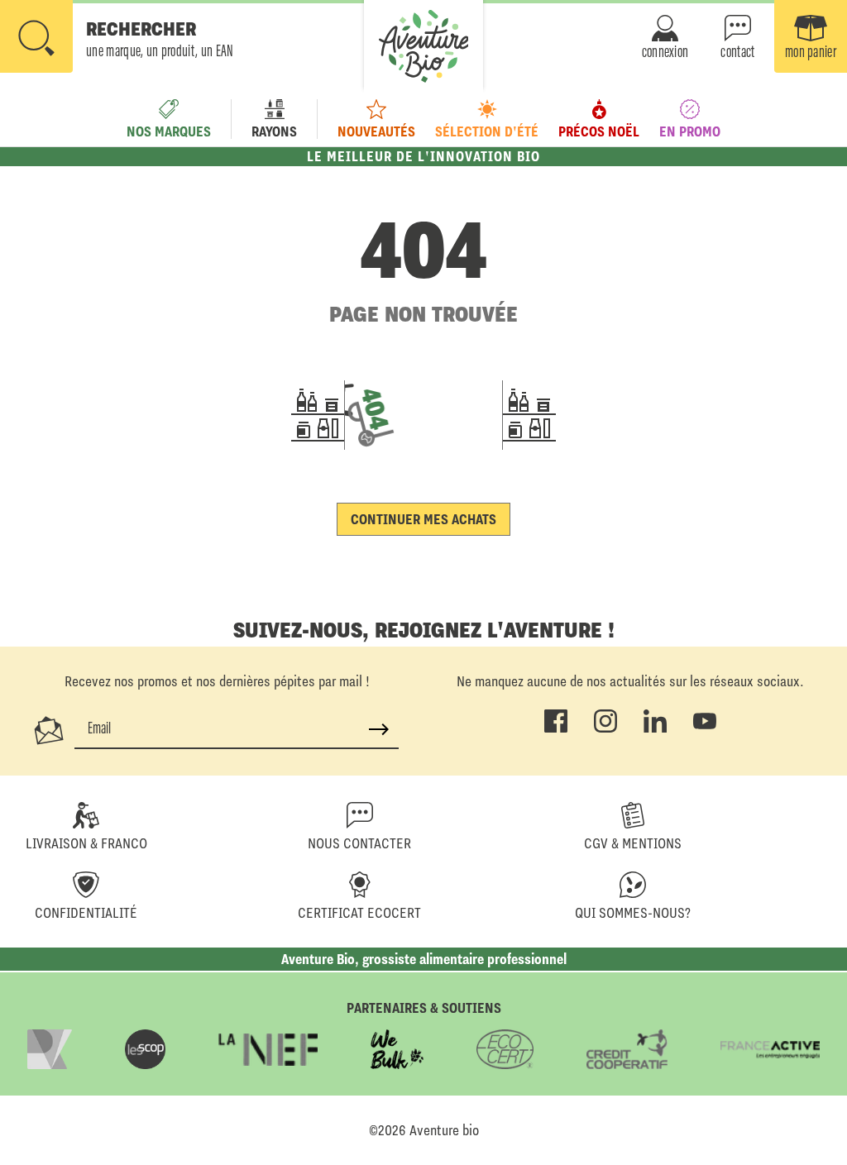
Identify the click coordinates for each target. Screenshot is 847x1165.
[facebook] (555, 729)
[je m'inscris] (379, 729)
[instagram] (605, 729)
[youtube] (704, 729)
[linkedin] (655, 729)
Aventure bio (444, 1130)
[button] (117, 38)
